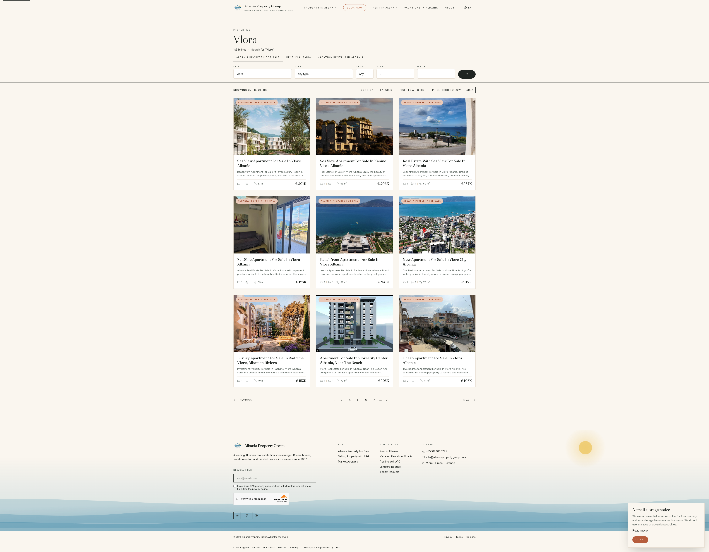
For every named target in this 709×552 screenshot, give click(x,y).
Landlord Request (390, 466)
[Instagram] (237, 515)
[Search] (467, 74)
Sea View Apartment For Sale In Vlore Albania (269, 163)
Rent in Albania (385, 7)
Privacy (448, 537)
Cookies (471, 537)
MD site (282, 547)
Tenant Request (389, 471)
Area (469, 90)
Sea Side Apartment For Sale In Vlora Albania (268, 261)
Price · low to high (412, 90)
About (450, 7)
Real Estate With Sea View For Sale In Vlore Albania (434, 163)
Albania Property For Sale (258, 57)
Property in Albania (320, 7)
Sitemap (294, 547)
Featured (386, 90)
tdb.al (337, 547)
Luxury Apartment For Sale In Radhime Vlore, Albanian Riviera (270, 360)
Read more (640, 530)
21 (387, 399)
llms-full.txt (269, 547)
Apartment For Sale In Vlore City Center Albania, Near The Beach (354, 360)
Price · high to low (446, 90)
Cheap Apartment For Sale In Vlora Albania (432, 360)
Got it (640, 539)
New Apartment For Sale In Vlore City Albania (435, 261)
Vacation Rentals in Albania (340, 57)
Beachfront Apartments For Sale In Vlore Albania (349, 261)
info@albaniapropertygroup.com (446, 457)
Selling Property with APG (353, 456)
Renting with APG (390, 461)
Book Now (355, 7)
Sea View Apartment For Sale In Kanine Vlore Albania (353, 163)
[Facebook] (246, 515)
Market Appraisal (348, 461)
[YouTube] (256, 515)
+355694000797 (436, 451)
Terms (459, 537)
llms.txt (256, 547)
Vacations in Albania (421, 7)
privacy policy (259, 489)
